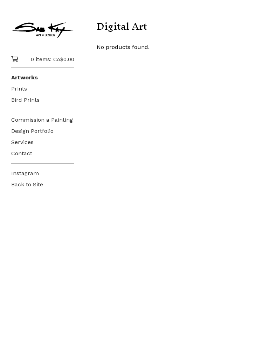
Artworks (24, 77)
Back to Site (27, 184)
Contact (21, 153)
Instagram (25, 173)
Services (22, 142)
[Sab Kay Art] (42, 30)
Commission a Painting (42, 119)
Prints (19, 88)
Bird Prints (25, 99)
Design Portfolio (32, 131)
